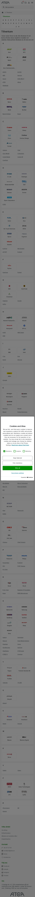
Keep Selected (17, 458)
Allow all (17, 468)
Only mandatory (17, 463)
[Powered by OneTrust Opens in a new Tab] (27, 478)
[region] (17, 448)
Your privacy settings (17, 473)
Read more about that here (20, 445)
